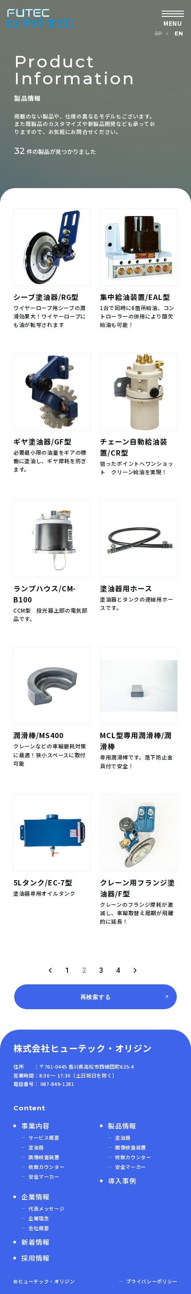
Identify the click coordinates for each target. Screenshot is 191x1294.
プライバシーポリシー (152, 1281)
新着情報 (35, 1242)
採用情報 (35, 1258)
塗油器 (36, 1147)
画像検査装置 (44, 1156)
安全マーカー (44, 1176)
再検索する (95, 996)
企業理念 (38, 1218)
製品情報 (122, 1125)
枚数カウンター (46, 1166)
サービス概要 (44, 1137)
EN (179, 33)
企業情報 (35, 1196)
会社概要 (38, 1227)
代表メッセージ (46, 1208)
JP (158, 33)
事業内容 (35, 1125)
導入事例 (122, 1180)
